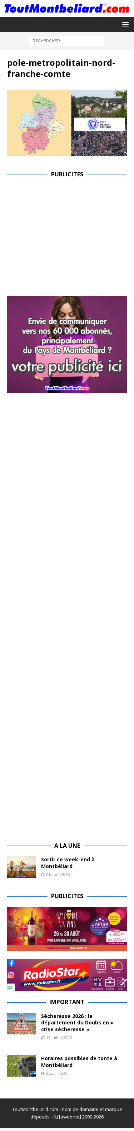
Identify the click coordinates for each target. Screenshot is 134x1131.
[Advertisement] (67, 235)
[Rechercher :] (67, 40)
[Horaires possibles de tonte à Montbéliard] (21, 1066)
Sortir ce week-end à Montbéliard (68, 862)
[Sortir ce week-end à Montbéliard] (21, 867)
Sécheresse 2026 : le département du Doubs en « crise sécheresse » (77, 1022)
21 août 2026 (58, 874)
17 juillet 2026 (59, 1037)
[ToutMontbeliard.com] (67, 12)
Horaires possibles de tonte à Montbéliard (79, 1061)
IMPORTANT (67, 1002)
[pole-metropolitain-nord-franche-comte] (67, 152)
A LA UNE (67, 846)
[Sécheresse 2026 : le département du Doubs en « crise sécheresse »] (21, 1023)
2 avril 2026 (56, 1073)
